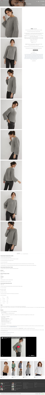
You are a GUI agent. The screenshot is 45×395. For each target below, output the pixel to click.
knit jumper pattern (35, 56)
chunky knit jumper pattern (28, 54)
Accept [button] (43, 393)
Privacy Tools (24, 385)
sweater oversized (34, 58)
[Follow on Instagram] (41, 1)
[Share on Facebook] (32, 60)
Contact (15, 0)
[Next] (44, 370)
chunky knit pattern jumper (37, 54)
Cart (34, 385)
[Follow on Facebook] (40, 1)
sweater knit (31, 58)
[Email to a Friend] (35, 60)
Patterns (8, 0)
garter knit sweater (31, 56)
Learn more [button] (36, 393)
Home (4, 0)
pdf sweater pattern (28, 58)
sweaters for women (35, 59)
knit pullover (40, 56)
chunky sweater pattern (38, 55)
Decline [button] (40, 393)
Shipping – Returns (25, 388)
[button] (38, 1)
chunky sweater (28, 55)
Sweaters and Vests (22, 5)
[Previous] (0, 370)
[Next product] (42, 4)
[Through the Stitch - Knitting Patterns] (22, 1)
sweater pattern (38, 58)
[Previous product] (43, 4)
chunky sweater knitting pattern (33, 55)
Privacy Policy (25, 384)
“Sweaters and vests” (9, 332)
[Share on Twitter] (33, 60)
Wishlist (35, 384)
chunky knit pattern (33, 54)
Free (10, 0)
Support (13, 0)
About (6, 0)
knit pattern (38, 56)
